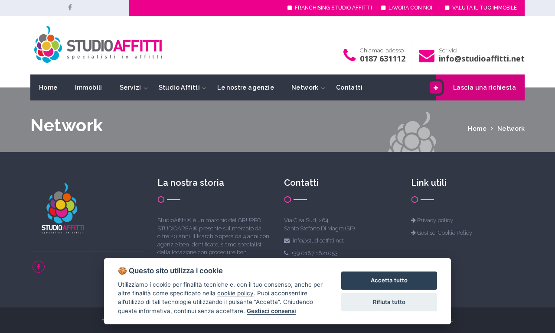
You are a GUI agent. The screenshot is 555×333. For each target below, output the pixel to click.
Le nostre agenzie (245, 87)
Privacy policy (435, 220)
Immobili (88, 87)
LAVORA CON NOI (409, 8)
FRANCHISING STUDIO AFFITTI (333, 8)
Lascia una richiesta (484, 87)
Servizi (130, 87)
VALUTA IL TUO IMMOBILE (484, 8)
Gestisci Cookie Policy (444, 233)
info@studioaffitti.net (482, 58)
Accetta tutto (389, 280)
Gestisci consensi (271, 310)
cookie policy (235, 293)
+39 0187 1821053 (314, 253)
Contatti (349, 87)
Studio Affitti (179, 87)
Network (305, 87)
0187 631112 (382, 58)
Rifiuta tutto (389, 301)
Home (48, 87)
